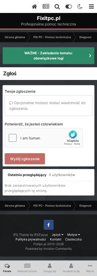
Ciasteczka (73, 239)
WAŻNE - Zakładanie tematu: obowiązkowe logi (48, 55)
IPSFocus (41, 235)
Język (57, 235)
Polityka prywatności (31, 239)
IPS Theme (21, 235)
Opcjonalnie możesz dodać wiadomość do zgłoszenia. (47, 105)
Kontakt (55, 239)
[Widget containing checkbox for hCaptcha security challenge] (44, 138)
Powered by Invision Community (48, 249)
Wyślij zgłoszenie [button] (25, 159)
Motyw (72, 235)
